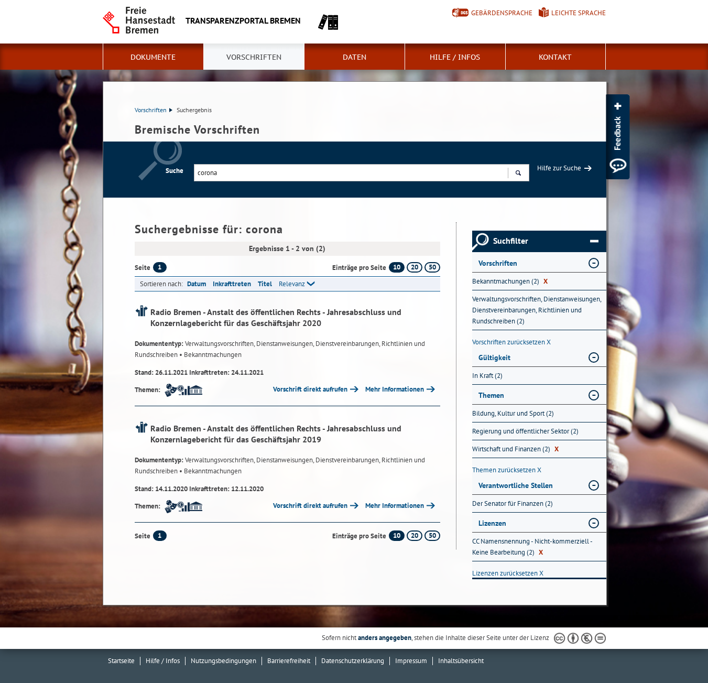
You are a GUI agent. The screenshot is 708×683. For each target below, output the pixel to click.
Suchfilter (510, 241)
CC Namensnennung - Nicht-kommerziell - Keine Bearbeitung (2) (532, 547)
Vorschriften (253, 57)
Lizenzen (492, 523)
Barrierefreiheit (288, 660)
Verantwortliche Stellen (515, 485)
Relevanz (292, 283)
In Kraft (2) (487, 375)
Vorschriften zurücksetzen (511, 342)
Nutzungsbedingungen (223, 660)
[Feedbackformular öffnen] (617, 136)
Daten (354, 57)
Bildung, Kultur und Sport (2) (513, 413)
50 (432, 267)
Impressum (411, 660)
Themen (491, 395)
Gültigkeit (494, 357)
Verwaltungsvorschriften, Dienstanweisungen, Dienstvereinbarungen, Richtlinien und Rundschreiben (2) (536, 310)
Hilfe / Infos (455, 57)
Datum (196, 283)
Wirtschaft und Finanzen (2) (515, 449)
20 (414, 267)
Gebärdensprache (501, 12)
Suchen (518, 172)
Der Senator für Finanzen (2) (512, 503)
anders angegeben (384, 637)
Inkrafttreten (232, 283)
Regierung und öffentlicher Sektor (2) (525, 431)
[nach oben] (675, 650)
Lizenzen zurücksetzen (507, 573)
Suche (174, 170)
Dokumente (153, 57)
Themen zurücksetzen (506, 469)
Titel (265, 283)
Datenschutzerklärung (352, 660)
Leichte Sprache (578, 12)
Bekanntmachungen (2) (510, 281)
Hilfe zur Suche (559, 168)
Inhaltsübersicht (461, 660)
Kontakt (555, 57)
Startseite (121, 660)
